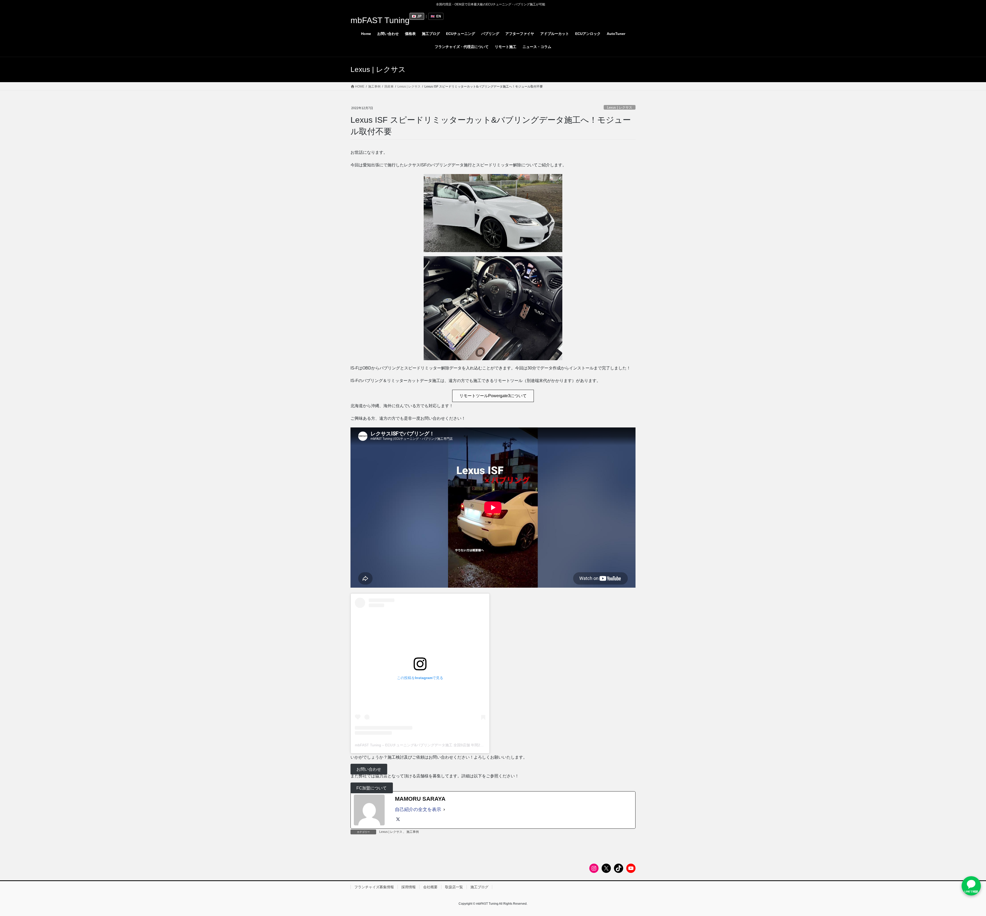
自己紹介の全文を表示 (418, 809)
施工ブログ (479, 887)
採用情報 (408, 887)
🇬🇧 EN (436, 16)
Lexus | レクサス (619, 107)
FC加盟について (371, 788)
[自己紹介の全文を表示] (444, 809)
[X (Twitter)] (398, 819)
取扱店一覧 (454, 887)
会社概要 (430, 887)
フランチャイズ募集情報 (374, 887)
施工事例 (412, 832)
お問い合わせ (368, 769)
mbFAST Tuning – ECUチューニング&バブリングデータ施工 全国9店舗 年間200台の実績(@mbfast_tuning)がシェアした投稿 (456, 745)
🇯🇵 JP (417, 16)
